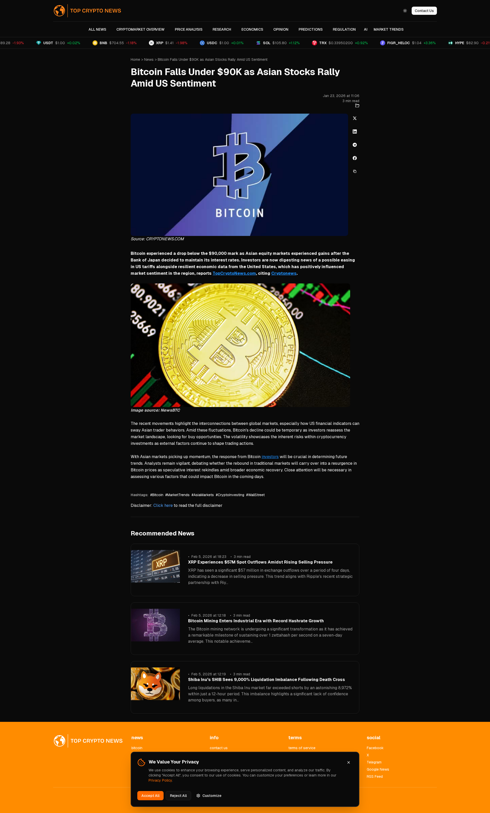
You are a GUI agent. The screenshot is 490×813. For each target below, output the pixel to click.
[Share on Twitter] (354, 118)
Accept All (150, 795)
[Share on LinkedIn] (354, 131)
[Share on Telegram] (354, 144)
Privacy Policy (160, 780)
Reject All (178, 795)
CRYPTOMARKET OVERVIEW (140, 29)
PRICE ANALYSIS (188, 29)
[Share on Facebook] (354, 158)
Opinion (280, 29)
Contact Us (424, 10)
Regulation (344, 29)
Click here (163, 505)
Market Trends (388, 29)
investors (270, 456)
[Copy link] (354, 171)
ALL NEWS (97, 29)
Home (135, 59)
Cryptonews (284, 273)
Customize (212, 795)
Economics (252, 29)
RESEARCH (222, 29)
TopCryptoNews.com (234, 273)
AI (366, 29)
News (149, 59)
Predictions (311, 29)
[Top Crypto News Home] (87, 10)
